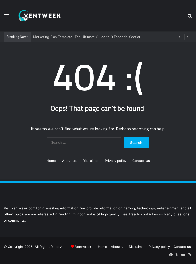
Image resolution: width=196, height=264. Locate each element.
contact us (149, 214)
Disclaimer (91, 161)
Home (51, 161)
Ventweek (83, 247)
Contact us (141, 161)
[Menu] (6, 17)
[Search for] (189, 17)
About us (69, 161)
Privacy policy (115, 161)
